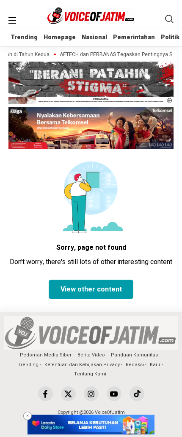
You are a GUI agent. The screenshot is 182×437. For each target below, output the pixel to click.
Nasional (94, 37)
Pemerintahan (134, 37)
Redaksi (135, 364)
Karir (155, 364)
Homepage (60, 37)
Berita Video (91, 355)
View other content (91, 289)
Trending (24, 37)
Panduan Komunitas (134, 355)
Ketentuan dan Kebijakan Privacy (82, 364)
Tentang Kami (90, 374)
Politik (170, 37)
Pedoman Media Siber (46, 355)
